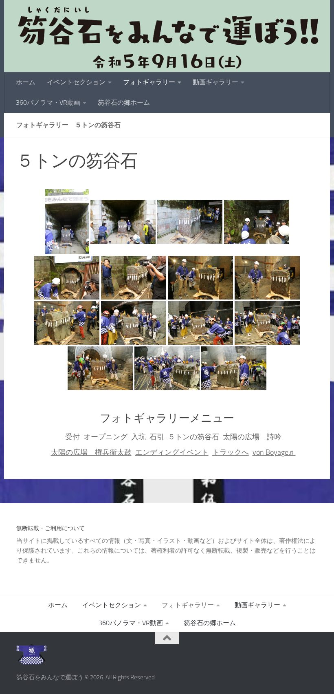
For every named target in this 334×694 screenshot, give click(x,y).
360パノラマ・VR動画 (48, 102)
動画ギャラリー (215, 82)
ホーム (25, 82)
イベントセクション (76, 82)
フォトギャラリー (149, 82)
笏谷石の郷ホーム (124, 102)
